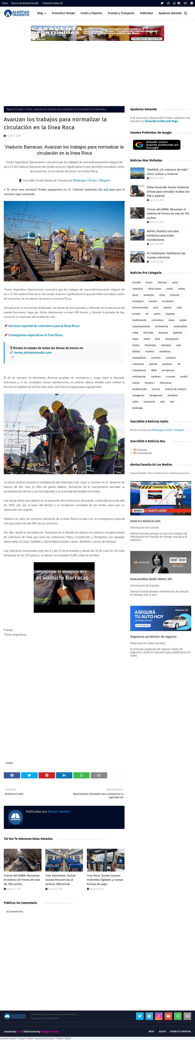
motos (147, 339)
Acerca (162, 1031)
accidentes (168, 301)
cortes (169, 288)
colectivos (137, 288)
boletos (136, 351)
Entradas (141, 450)
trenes (29, 109)
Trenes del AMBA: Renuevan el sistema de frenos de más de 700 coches (22, 880)
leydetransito (139, 320)
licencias (174, 295)
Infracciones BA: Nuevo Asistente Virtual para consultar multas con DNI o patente (168, 192)
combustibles (180, 326)
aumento (156, 357)
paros (135, 295)
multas (136, 345)
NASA (154, 370)
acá (106, 189)
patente (153, 364)
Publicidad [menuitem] (146, 13)
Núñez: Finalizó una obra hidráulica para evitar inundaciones (163, 235)
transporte (138, 301)
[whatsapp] (174, 3)
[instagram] (168, 3)
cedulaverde (139, 376)
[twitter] (162, 3)
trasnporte (149, 401)
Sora (19, 1031)
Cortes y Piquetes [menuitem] (91, 13)
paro (155, 307)
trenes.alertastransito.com (33, 352)
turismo (136, 314)
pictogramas (155, 395)
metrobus (166, 345)
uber (162, 401)
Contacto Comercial (52, 3)
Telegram (104, 180)
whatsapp (137, 408)
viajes (135, 339)
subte (135, 332)
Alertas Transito (58, 811)
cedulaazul (138, 364)
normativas (157, 320)
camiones (171, 357)
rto (179, 364)
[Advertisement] (97, 70)
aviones (167, 307)
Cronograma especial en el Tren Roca (35, 335)
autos (175, 282)
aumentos (149, 295)
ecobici (184, 376)
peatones (167, 364)
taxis (157, 339)
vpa (172, 401)
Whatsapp (79, 180)
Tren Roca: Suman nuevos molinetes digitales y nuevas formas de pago (105, 880)
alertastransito (140, 307)
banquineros (172, 339)
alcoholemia (161, 326)
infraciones (166, 383)
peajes (183, 320)
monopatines (139, 357)
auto (178, 345)
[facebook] (179, 3)
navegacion (138, 395)
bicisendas (150, 345)
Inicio (5, 3)
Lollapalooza (139, 370)
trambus (149, 351)
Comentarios (144, 453)
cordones (156, 376)
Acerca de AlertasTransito (25, 3)
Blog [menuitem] (40, 13)
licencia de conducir (175, 389)
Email (92, 180)
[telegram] (191, 3)
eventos (153, 301)
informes (162, 282)
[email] (185, 3)
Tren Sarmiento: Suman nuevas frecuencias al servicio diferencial (60, 880)
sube (179, 307)
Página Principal (15, 109)
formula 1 (150, 383)
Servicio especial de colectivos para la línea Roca (43, 326)
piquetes (170, 314)
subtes (181, 288)
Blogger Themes (50, 1031)
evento (136, 383)
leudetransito (139, 389)
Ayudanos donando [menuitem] (170, 13)
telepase (163, 332)
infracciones (154, 288)
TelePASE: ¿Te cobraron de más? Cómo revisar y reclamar (167, 172)
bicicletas (148, 332)
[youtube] (168, 1016)
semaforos (165, 351)
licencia (156, 389)
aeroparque (168, 370)
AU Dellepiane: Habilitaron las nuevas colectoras (166, 255)
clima (162, 295)
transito (136, 282)
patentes (177, 332)
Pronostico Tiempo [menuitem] (63, 13)
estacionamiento (141, 326)
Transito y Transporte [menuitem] (121, 13)
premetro (172, 395)
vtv (147, 314)
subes (135, 401)
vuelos (157, 314)
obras (172, 320)
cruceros (170, 376)
